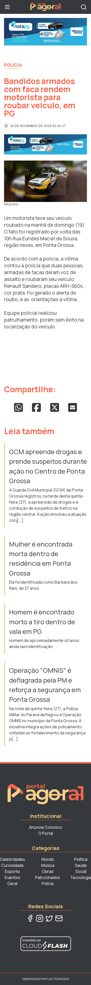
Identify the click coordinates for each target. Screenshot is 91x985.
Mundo (47, 859)
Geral (12, 883)
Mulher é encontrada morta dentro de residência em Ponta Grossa (41, 559)
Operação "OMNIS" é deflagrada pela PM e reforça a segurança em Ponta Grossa (45, 685)
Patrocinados (47, 877)
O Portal (45, 833)
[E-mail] (59, 918)
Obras (48, 871)
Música (47, 865)
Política (80, 859)
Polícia (13, 65)
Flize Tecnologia (57, 979)
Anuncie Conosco (45, 827)
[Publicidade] (45, 31)
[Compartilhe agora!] (18, 407)
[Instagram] (39, 918)
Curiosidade (12, 865)
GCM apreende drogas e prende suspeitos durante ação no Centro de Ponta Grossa (48, 466)
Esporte (12, 871)
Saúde (81, 865)
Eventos (12, 877)
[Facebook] (30, 918)
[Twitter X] (49, 918)
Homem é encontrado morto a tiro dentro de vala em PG (42, 622)
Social (80, 871)
